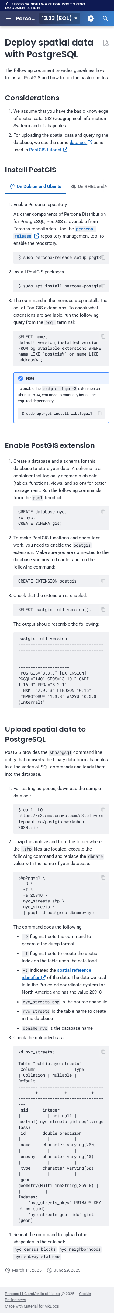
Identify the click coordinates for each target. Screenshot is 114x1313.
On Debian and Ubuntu (38, 186)
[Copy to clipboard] (103, 257)
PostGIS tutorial (46, 150)
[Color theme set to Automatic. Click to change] (91, 18)
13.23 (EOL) (57, 18)
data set (78, 142)
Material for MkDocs (41, 1306)
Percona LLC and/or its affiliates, (33, 1293)
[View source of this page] (105, 42)
